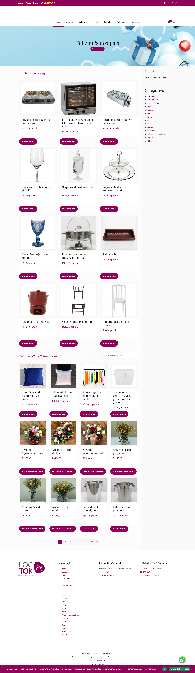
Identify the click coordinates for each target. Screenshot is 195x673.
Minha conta (66, 631)
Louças (150, 124)
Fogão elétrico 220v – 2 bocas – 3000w (36, 121)
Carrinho (65, 635)
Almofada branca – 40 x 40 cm (63, 393)
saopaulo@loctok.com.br (149, 575)
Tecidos (150, 137)
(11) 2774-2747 (49, 3)
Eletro (149, 106)
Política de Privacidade (179, 669)
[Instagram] (172, 3)
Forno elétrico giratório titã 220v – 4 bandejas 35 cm (77, 123)
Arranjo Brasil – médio (62, 508)
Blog (63, 625)
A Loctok (65, 572)
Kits (148, 120)
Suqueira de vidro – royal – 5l (78, 188)
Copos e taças (153, 103)
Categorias (66, 575)
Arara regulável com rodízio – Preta (92, 395)
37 (86, 542)
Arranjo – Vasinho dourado (93, 451)
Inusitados (151, 117)
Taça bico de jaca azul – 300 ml (37, 255)
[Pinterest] (168, 3)
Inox (149, 113)
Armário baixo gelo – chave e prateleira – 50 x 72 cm (123, 397)
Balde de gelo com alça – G (91, 508)
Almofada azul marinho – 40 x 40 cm (31, 395)
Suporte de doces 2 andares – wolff (114, 188)
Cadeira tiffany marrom (77, 321)
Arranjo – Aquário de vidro (32, 451)
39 (97, 542)
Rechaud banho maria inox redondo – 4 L (76, 255)
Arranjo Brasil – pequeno (123, 451)
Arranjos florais (153, 99)
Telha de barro (112, 254)
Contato (65, 628)
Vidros (149, 141)
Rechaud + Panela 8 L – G (37, 321)
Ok (165, 669)
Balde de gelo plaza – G (121, 508)
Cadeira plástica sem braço (116, 323)
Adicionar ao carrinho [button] (32, 471)
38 (92, 542)
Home (64, 568)
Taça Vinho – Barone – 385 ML (36, 188)
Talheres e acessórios (156, 134)
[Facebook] (164, 3)
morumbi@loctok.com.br (109, 575)
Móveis (150, 127)
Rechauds (151, 131)
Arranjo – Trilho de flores (62, 451)
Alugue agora (28, 141)
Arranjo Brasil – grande (32, 508)
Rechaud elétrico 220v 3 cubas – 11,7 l (117, 121)
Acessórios (151, 96)
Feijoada (150, 110)
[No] (191, 669)
